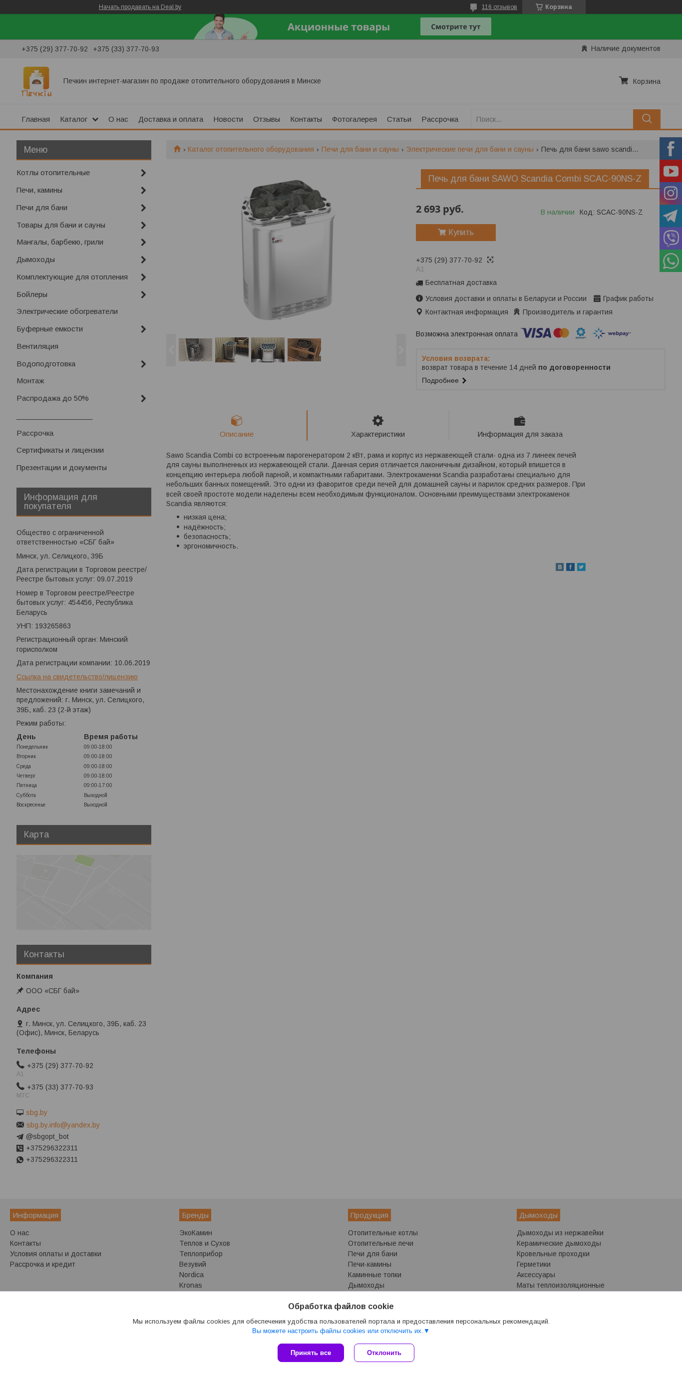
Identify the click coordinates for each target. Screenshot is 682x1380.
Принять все (311, 1353)
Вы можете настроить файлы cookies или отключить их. (337, 1331)
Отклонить (384, 1353)
